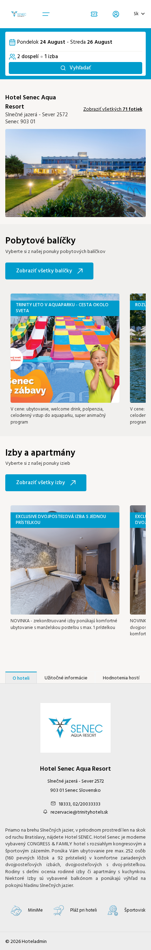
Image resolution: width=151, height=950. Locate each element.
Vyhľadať (80, 68)
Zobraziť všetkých (112, 109)
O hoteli (21, 678)
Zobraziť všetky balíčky (44, 271)
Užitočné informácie (66, 678)
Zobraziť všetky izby (40, 483)
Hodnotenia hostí (121, 678)
